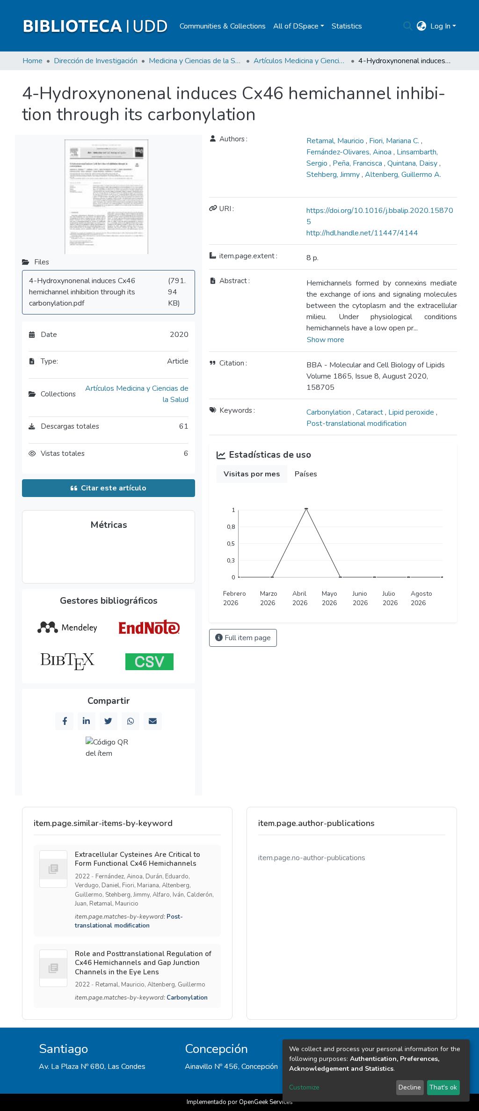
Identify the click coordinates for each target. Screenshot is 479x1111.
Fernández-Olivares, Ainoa (349, 152)
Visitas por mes (252, 474)
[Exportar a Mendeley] (67, 627)
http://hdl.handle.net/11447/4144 (362, 233)
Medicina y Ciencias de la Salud (195, 61)
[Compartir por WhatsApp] (130, 721)
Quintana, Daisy (413, 163)
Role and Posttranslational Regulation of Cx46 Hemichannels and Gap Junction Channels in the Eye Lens (143, 963)
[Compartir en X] (108, 721)
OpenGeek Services (266, 1102)
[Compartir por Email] (152, 721)
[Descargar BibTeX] (67, 662)
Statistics (347, 26)
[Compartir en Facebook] (64, 721)
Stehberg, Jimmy (334, 174)
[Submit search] (408, 26)
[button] (422, 26)
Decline (410, 1087)
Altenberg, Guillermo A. (403, 174)
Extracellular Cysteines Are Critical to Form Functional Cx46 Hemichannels (137, 859)
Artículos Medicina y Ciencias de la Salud (300, 61)
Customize (304, 1087)
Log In (440, 26)
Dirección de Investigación (96, 61)
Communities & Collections (223, 26)
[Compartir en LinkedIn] (86, 721)
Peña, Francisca (358, 163)
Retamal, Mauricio (336, 141)
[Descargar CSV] (150, 662)
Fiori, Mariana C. (395, 141)
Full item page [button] (247, 638)
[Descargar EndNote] (150, 627)
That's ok (443, 1087)
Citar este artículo (113, 488)
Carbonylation (329, 412)
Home (32, 61)
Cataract (370, 412)
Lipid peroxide (412, 412)
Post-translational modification (356, 423)
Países (306, 474)
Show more (325, 340)
